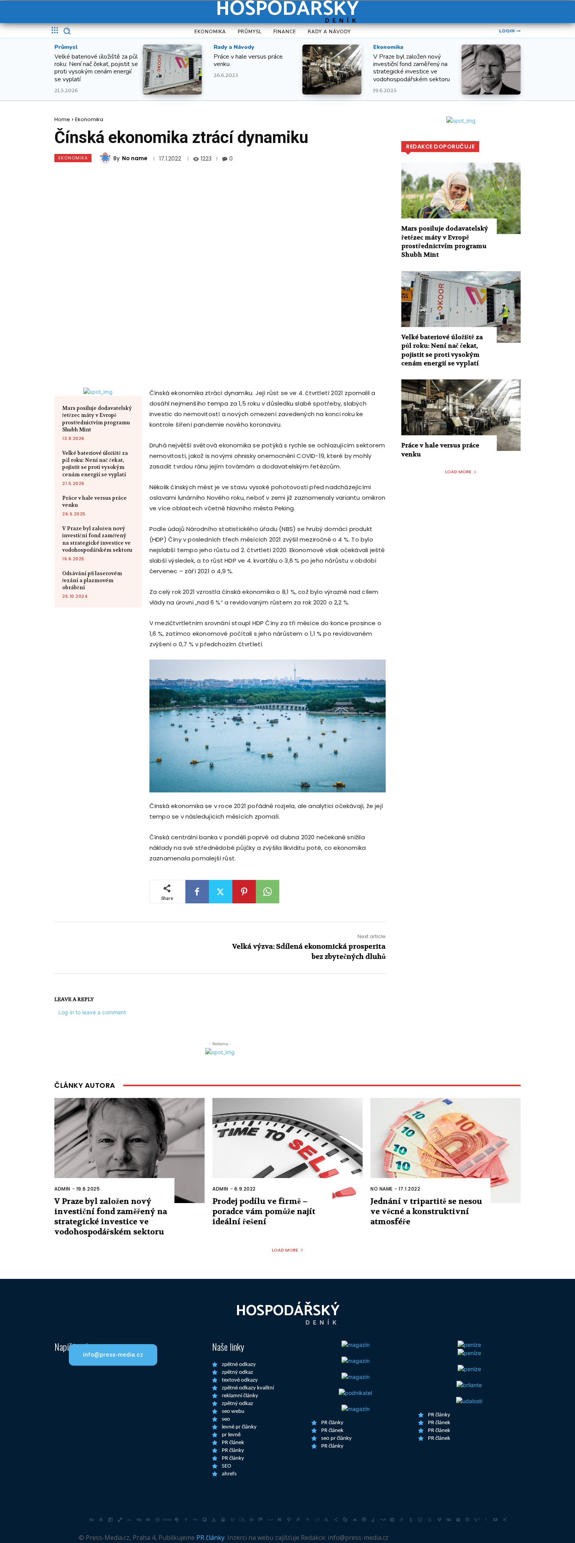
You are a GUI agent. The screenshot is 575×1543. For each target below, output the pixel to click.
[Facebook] (197, 891)
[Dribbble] (157, 1519)
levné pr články (239, 1427)
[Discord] (148, 1519)
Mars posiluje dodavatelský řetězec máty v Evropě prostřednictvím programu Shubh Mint (97, 419)
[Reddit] (317, 1519)
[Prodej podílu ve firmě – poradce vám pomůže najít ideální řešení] (287, 1150)
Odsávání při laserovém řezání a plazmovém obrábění (92, 580)
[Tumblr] (411, 1519)
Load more (458, 471)
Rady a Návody (234, 47)
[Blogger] (101, 1519)
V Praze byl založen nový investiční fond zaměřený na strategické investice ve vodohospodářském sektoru (411, 68)
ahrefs (229, 1474)
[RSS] (326, 1519)
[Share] (336, 1519)
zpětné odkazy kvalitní (248, 1388)
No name (134, 158)
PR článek (233, 1443)
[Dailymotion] (110, 1519)
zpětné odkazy (239, 1365)
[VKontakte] (448, 1519)
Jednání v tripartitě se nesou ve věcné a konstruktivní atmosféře (426, 1211)
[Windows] (458, 1519)
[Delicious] (120, 1519)
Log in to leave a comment (92, 1012)
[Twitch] (420, 1519)
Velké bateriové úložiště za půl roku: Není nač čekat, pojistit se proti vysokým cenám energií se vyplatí (96, 68)
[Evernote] (176, 1519)
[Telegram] (392, 1519)
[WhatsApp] (267, 891)
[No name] (106, 158)
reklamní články (240, 1396)
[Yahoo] (477, 1519)
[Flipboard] (204, 1519)
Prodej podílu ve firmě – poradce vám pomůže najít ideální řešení (263, 1211)
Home (62, 119)
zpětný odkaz (237, 1372)
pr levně (231, 1435)
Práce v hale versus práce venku (248, 60)
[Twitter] (220, 891)
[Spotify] (364, 1519)
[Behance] (92, 1519)
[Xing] (505, 1519)
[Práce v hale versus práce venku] (331, 70)
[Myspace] (270, 1519)
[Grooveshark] (223, 1519)
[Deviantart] (129, 1519)
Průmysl (65, 47)
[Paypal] (298, 1519)
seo (226, 1419)
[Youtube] (495, 1519)
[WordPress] (467, 1519)
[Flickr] (195, 1519)
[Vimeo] (439, 1519)
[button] (67, 31)
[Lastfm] (242, 1519)
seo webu (233, 1411)
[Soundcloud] (354, 1519)
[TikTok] (401, 1519)
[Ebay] (167, 1519)
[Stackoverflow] (373, 1519)
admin (62, 1188)
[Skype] (345, 1519)
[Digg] (139, 1519)
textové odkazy (240, 1380)
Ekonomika (388, 47)
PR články (233, 1451)
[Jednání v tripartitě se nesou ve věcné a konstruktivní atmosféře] (445, 1150)
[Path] (289, 1519)
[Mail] (251, 1519)
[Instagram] (232, 1519)
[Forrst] (214, 1519)
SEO (226, 1466)
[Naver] (279, 1519)
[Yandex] (486, 1519)
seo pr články (336, 1438)
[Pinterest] (244, 891)
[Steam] (383, 1519)
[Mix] (261, 1519)
